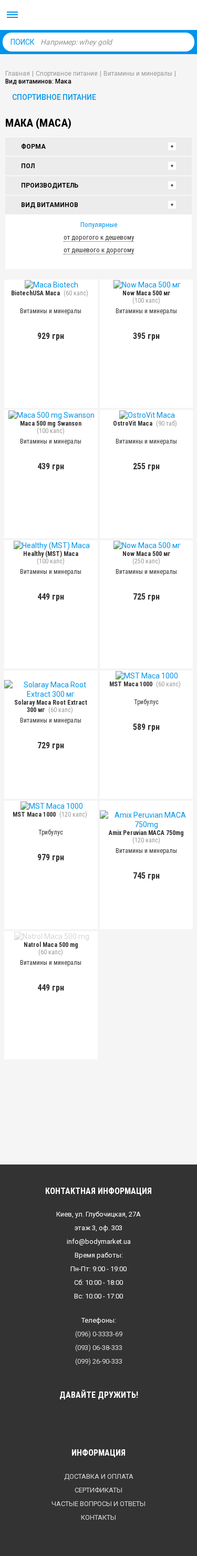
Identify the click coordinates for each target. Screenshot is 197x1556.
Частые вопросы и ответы (98, 1504)
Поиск (23, 42)
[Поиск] (184, 41)
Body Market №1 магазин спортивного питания (98, 16)
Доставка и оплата (98, 1476)
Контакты (98, 1517)
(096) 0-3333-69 (98, 1334)
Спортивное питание (54, 97)
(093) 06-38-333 (98, 1348)
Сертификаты (98, 1490)
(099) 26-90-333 (98, 1361)
